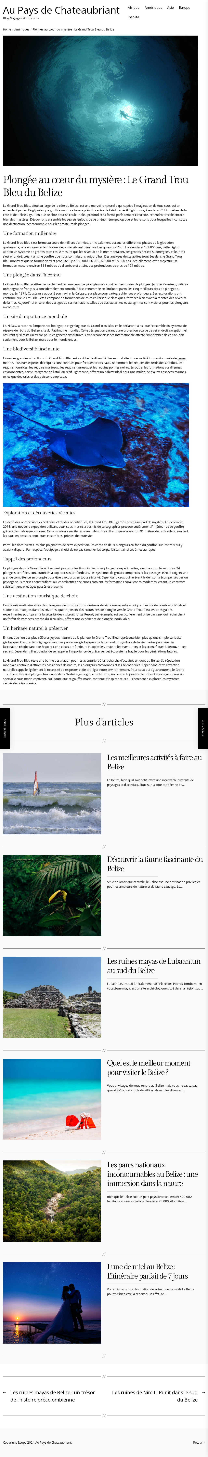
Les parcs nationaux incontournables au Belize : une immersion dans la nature (152, 1174)
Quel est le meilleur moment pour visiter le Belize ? (148, 1068)
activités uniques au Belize (141, 660)
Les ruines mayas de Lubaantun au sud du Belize (153, 966)
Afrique (134, 7)
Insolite (133, 17)
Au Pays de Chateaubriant (61, 10)
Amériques (153, 7)
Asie (170, 7)
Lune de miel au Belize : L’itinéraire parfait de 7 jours (147, 1271)
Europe (184, 7)
